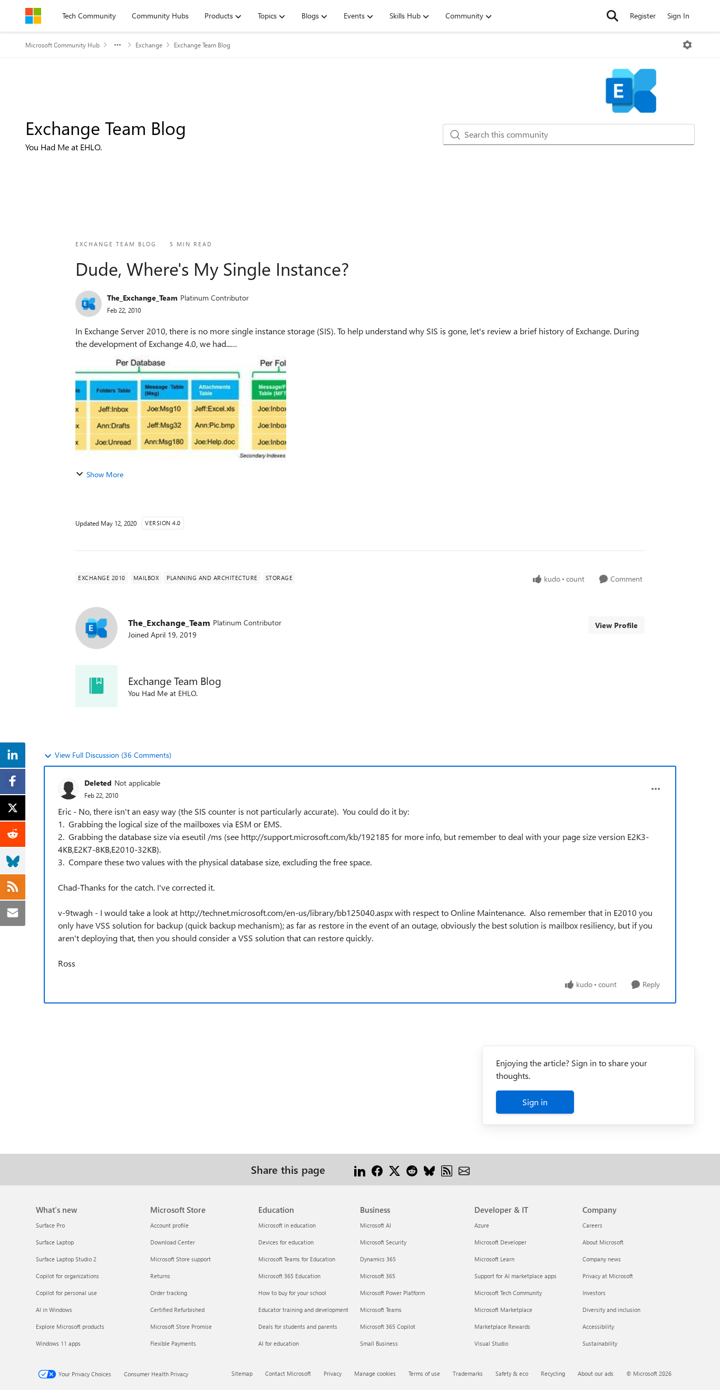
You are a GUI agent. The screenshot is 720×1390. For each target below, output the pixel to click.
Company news (601, 1259)
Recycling (553, 1373)
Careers (592, 1225)
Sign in (535, 1101)
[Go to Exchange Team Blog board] (96, 686)
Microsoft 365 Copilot (387, 1326)
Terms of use (424, 1373)
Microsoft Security (383, 1242)
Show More (104, 474)
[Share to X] (394, 1169)
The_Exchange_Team (142, 298)
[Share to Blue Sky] (429, 1169)
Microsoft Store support (180, 1259)
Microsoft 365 (377, 1276)
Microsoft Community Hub (62, 45)
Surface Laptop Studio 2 (66, 1259)
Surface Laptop (55, 1242)
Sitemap (241, 1373)
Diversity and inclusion (611, 1310)
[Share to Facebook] (377, 1169)
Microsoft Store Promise (181, 1326)
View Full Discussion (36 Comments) (113, 755)
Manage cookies (375, 1373)
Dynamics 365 (378, 1259)
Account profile (169, 1225)
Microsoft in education (287, 1225)
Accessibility (598, 1326)
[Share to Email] (464, 1169)
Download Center (172, 1242)
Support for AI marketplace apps (515, 1276)
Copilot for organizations (67, 1276)
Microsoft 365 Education (289, 1276)
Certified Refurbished (177, 1310)
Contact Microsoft (288, 1373)
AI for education (278, 1343)
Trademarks (468, 1373)
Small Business (379, 1343)
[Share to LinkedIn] (359, 1169)
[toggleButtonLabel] (687, 44)
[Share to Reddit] (411, 1169)
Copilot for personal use (66, 1293)
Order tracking (168, 1293)
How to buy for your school (292, 1293)
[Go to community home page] (33, 16)
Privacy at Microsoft (607, 1276)
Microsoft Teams (381, 1310)
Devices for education (286, 1242)
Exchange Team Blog (202, 45)
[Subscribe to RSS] (446, 1169)
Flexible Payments (173, 1343)
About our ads (596, 1373)
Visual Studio (491, 1343)
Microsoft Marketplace (503, 1310)
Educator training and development (303, 1310)
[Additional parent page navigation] (117, 44)
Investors (594, 1293)
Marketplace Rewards (502, 1326)
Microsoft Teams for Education (296, 1259)
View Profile (616, 625)
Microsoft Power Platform (392, 1293)
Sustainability (599, 1343)
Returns (160, 1276)
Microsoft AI (375, 1225)
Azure (481, 1225)
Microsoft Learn (494, 1259)
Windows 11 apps (58, 1343)
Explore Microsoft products (70, 1326)
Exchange (148, 45)
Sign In (678, 16)
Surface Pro (50, 1225)
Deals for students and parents (297, 1326)
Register (643, 16)
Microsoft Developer (500, 1242)
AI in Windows (54, 1310)
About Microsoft (603, 1242)
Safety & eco (511, 1373)
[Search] (612, 15)
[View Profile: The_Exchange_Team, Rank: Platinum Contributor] (88, 304)
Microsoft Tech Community (508, 1293)
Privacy (333, 1373)
